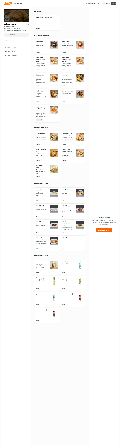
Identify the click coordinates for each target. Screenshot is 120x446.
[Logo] (8, 3)
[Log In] (104, 3)
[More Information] (27, 24)
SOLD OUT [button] (39, 120)
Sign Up (114, 3)
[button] (16, 40)
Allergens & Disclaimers (20, 30)
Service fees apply (8, 30)
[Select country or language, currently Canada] (98, 3)
